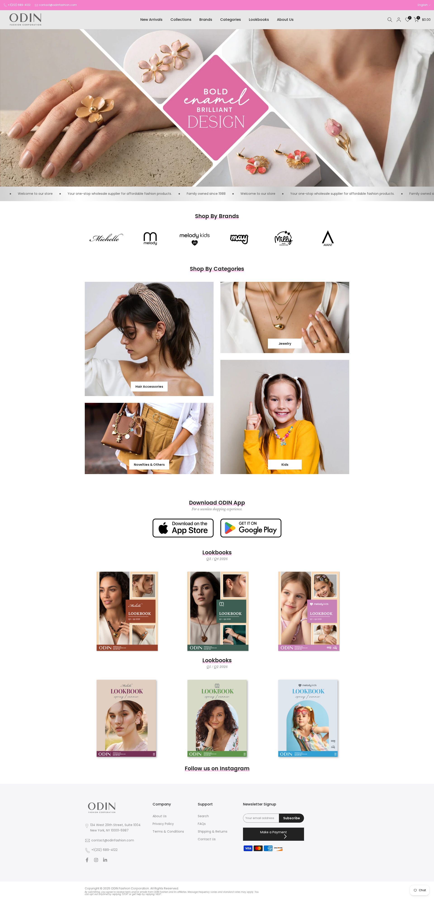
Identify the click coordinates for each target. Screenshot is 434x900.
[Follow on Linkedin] (105, 861)
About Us (285, 19)
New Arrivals (151, 19)
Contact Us (207, 839)
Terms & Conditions (168, 831)
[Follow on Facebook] (87, 861)
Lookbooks (259, 19)
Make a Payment (273, 832)
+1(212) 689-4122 (19, 5)
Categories (230, 19)
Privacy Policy (163, 824)
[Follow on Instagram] (96, 861)
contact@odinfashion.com (58, 5)
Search (203, 816)
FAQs (202, 824)
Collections (180, 19)
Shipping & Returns (212, 831)
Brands (205, 19)
